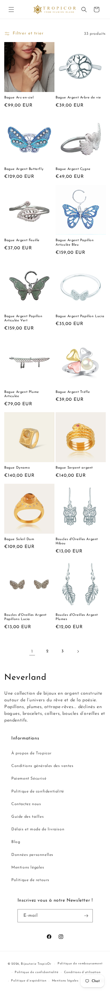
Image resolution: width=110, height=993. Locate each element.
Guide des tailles (27, 817)
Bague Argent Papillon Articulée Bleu (75, 242)
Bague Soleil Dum (19, 539)
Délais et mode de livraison (37, 829)
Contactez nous (26, 804)
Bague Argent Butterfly (23, 169)
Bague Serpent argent (74, 467)
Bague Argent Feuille (21, 240)
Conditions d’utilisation (82, 972)
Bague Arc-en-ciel (19, 97)
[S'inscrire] (86, 915)
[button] (11, 9)
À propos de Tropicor (31, 753)
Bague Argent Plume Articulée (21, 394)
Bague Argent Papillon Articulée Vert (23, 318)
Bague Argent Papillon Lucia (80, 316)
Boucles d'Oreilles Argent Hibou (77, 541)
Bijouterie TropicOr (36, 964)
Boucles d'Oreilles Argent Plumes (77, 617)
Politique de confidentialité (37, 791)
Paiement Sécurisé (28, 779)
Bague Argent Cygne (73, 169)
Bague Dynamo (17, 467)
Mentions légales (27, 867)
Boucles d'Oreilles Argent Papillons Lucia (25, 617)
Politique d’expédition (28, 980)
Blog (15, 842)
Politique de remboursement (80, 963)
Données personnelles (32, 855)
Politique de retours (30, 880)
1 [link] (32, 651)
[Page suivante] (78, 651)
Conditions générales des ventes (42, 766)
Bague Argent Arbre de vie (78, 97)
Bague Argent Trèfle (73, 392)
